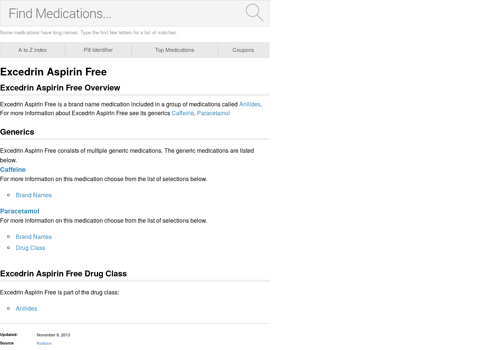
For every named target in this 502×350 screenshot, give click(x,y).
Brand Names (34, 195)
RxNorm (44, 343)
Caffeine (183, 113)
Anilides (250, 104)
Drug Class (30, 247)
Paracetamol (213, 113)
